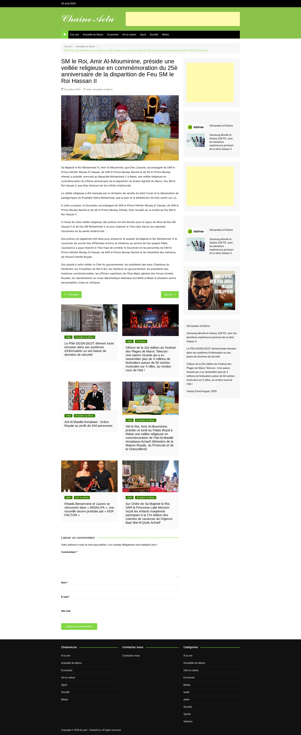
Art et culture (129, 34)
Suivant (168, 294)
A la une (74, 34)
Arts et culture (81, 497)
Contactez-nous (131, 655)
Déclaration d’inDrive (221, 125)
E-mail (65, 596)
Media (165, 34)
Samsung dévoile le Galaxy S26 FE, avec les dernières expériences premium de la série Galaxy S (221, 142)
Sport (143, 34)
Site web (66, 611)
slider (89, 89)
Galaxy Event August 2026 (202, 391)
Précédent (73, 294)
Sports (187, 714)
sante (186, 692)
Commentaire (69, 552)
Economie (113, 34)
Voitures (188, 721)
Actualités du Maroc (103, 89)
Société (154, 34)
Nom (64, 582)
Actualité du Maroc (93, 34)
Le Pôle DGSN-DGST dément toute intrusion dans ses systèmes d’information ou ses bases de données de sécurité (211, 352)
